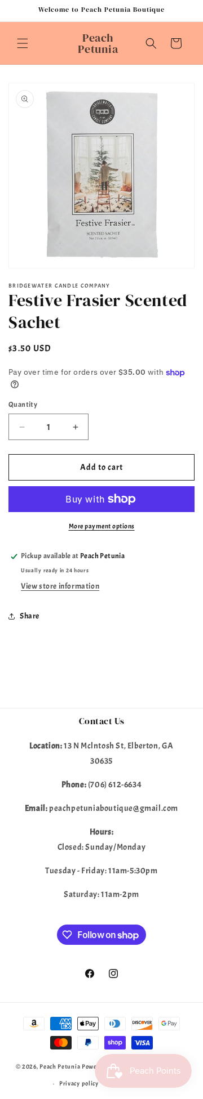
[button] (22, 43)
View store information (60, 586)
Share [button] (29, 616)
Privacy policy (79, 1083)
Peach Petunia (59, 1066)
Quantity (22, 404)
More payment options (102, 526)
